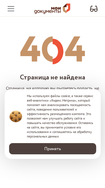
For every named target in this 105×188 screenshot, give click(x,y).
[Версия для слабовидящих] (93, 8)
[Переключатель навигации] (11, 8)
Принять (52, 149)
